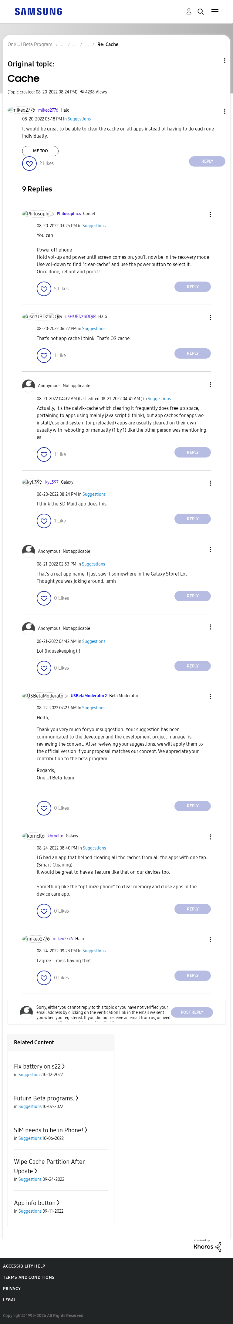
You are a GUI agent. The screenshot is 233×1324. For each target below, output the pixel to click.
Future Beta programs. (44, 1098)
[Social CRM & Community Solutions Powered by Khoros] (207, 1245)
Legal (9, 1299)
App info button (35, 1203)
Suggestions (79, 119)
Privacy (12, 1288)
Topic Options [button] (214, 60)
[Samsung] (38, 11)
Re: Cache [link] (108, 44)
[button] (215, 111)
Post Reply (192, 1012)
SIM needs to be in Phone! (48, 1130)
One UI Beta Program (30, 44)
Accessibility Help (24, 1266)
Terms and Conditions (29, 1277)
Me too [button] (40, 151)
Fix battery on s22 (37, 1066)
